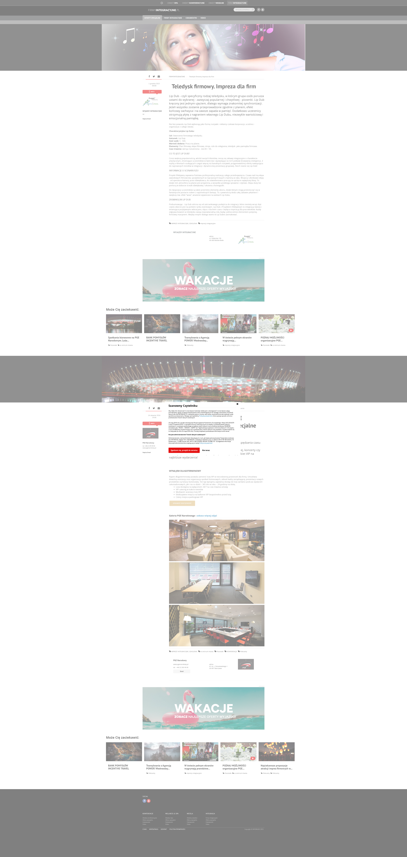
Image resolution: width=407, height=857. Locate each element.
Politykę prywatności (205, 416)
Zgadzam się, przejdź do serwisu (184, 450)
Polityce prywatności (205, 443)
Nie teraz (206, 450)
